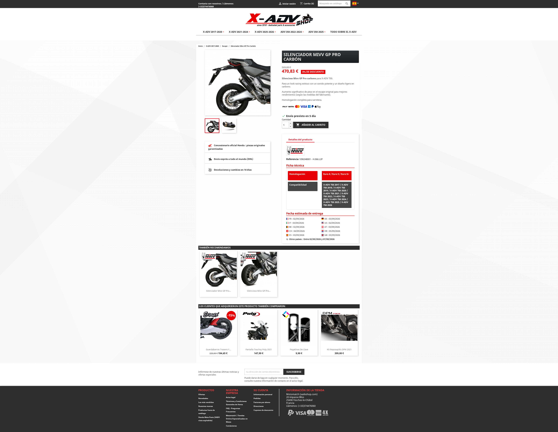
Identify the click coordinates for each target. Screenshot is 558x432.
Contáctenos (231, 426)
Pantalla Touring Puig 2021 (259, 349)
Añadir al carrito (310, 125)
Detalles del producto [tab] (300, 139)
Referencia (292, 159)
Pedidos (257, 398)
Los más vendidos (206, 402)
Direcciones (259, 406)
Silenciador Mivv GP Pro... (218, 290)
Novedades (203, 398)
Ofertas (201, 394)
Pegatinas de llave (299, 349)
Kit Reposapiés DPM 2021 (339, 349)
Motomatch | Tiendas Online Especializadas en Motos (237, 418)
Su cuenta (261, 390)
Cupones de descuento (263, 410)
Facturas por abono (262, 402)
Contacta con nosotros (209, 3)
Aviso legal (230, 397)
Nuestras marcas (205, 406)
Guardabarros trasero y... (218, 349)
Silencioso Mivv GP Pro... (259, 290)
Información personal (263, 394)
